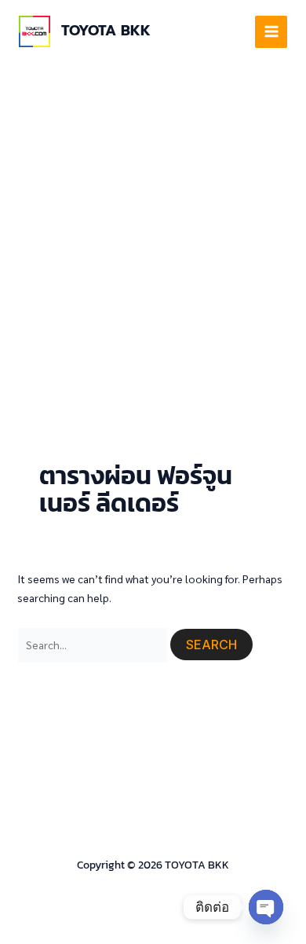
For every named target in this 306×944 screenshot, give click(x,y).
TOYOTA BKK (106, 31)
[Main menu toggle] (271, 32)
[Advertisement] (153, 224)
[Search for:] (93, 644)
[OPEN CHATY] (266, 907)
